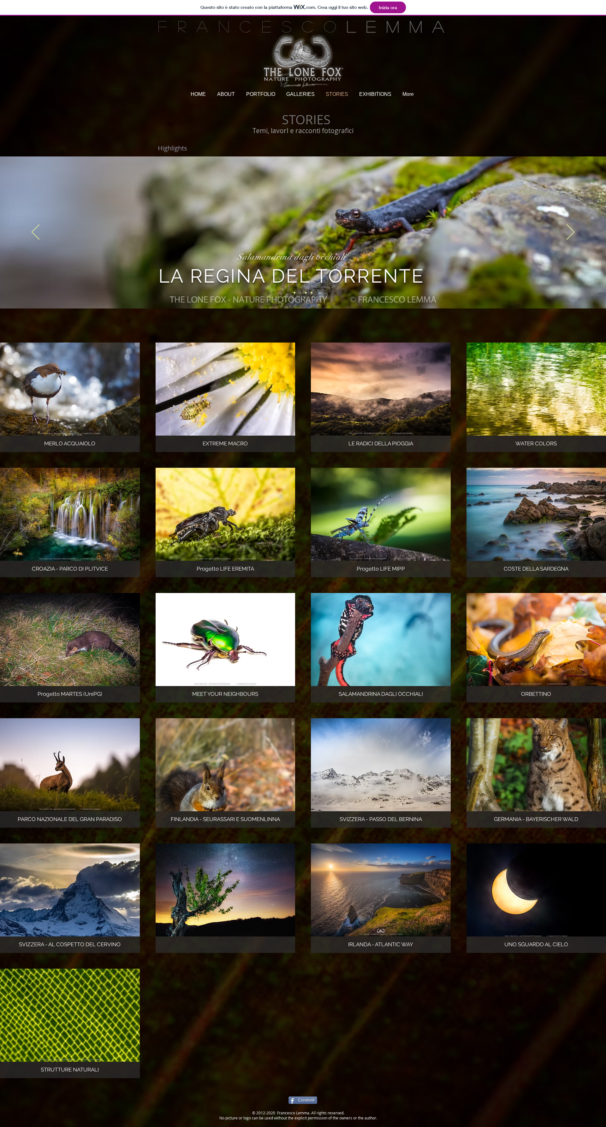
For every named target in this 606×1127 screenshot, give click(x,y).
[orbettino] (294, 293)
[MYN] (306, 293)
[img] (225, 397)
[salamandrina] (300, 293)
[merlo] (311, 293)
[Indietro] (35, 232)
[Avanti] (570, 232)
